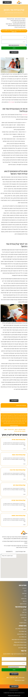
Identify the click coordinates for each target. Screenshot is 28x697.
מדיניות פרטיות (16, 45)
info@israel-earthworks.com (14, 695)
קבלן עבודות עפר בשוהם (18, 515)
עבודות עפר (24, 114)
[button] (2, 405)
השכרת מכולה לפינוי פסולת (20, 642)
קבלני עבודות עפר (17, 12)
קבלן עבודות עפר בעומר (18, 455)
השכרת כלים (11, 102)
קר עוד (24, 448)
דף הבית (21, 12)
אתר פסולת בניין (22, 631)
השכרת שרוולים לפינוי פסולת (19, 645)
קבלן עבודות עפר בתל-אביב (17, 470)
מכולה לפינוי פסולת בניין (20, 628)
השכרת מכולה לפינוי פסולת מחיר (19, 639)
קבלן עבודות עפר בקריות (18, 500)
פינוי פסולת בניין (22, 637)
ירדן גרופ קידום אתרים (14, 690)
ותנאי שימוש (11, 45)
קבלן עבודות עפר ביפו (19, 485)
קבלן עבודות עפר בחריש (18, 439)
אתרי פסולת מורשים (21, 634)
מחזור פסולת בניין (22, 647)
